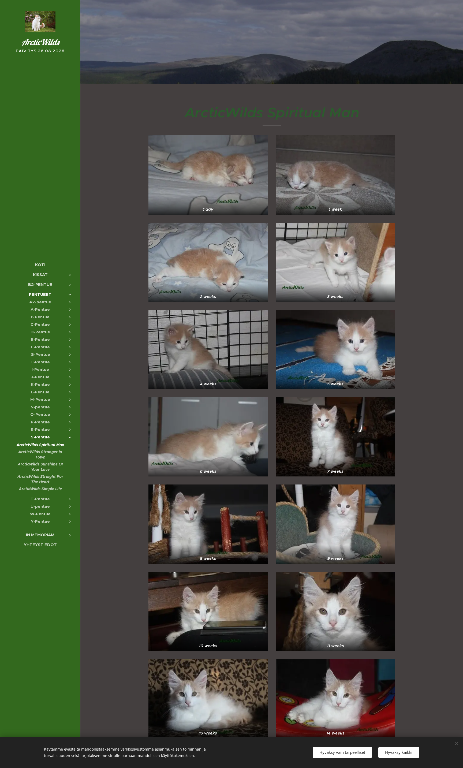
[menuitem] (40, 265)
